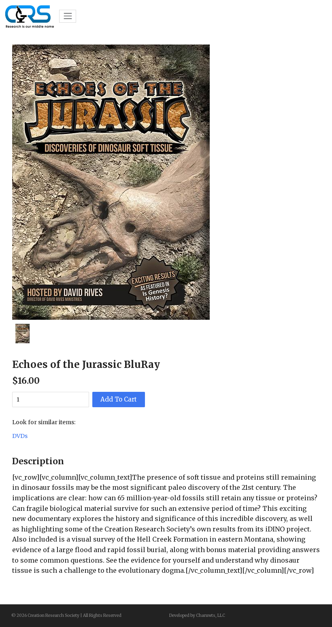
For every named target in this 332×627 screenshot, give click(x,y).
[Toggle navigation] (67, 16)
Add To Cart (118, 399)
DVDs (20, 436)
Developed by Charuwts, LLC (197, 615)
